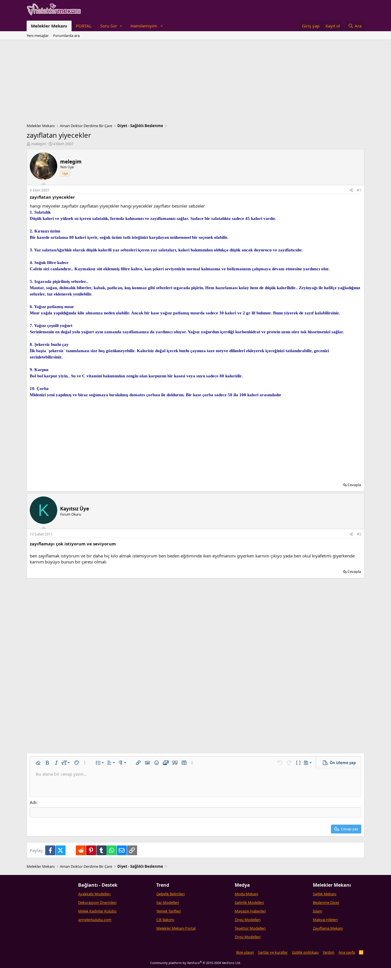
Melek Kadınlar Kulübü (97, 911)
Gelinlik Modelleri (249, 902)
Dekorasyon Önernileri (97, 902)
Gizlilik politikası (305, 952)
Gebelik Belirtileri (170, 893)
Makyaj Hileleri (325, 919)
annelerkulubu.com (94, 919)
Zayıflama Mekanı (328, 928)
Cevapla (354, 484)
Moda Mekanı (246, 893)
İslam (317, 911)
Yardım (328, 952)
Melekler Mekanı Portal (176, 928)
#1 (359, 190)
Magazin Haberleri (250, 911)
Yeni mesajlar (38, 35)
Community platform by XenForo (195, 963)
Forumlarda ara (66, 35)
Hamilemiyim (144, 26)
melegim (38, 143)
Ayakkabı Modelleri (94, 893)
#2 (359, 534)
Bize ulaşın (245, 952)
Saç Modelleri (167, 902)
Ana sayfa (347, 952)
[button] (111, 26)
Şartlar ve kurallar (273, 952)
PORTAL (84, 26)
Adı (33, 802)
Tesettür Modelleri (250, 928)
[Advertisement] (195, 83)
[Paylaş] (351, 190)
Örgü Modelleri (247, 919)
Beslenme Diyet (326, 902)
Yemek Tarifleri (168, 911)
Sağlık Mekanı (324, 893)
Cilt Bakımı (165, 919)
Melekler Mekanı (49, 26)
